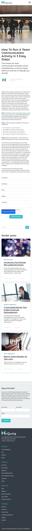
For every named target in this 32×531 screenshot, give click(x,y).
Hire (2, 452)
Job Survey (4, 465)
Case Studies (4, 496)
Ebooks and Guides (6, 494)
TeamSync (3, 478)
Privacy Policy (4, 512)
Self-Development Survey (7, 475)
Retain (3, 457)
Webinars (3, 491)
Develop (3, 455)
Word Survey (4, 467)
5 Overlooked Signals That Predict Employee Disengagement (15, 309)
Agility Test (4, 470)
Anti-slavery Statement (7, 514)
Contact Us (4, 509)
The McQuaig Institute (16, 79)
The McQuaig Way (5, 449)
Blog (2, 488)
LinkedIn (3, 517)
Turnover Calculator (6, 499)
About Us (3, 506)
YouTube (3, 520)
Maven (3, 481)
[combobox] (13, 227)
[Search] (27, 227)
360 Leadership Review (7, 473)
